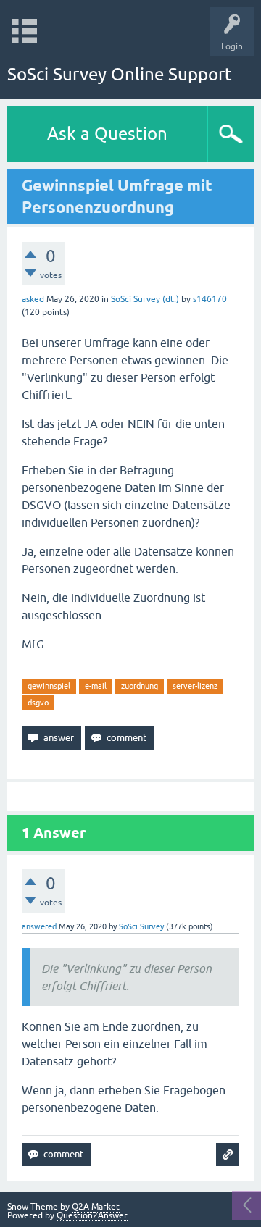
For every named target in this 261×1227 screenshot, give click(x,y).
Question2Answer (92, 1215)
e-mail (96, 686)
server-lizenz (195, 686)
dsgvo (38, 702)
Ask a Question (107, 133)
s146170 (210, 299)
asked (33, 299)
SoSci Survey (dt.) (145, 299)
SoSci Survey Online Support (119, 74)
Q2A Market (96, 1207)
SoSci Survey (141, 926)
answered (39, 926)
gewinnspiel (49, 686)
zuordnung (139, 686)
